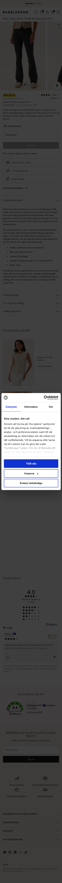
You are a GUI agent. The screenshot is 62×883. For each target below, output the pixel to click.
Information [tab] (31, 406)
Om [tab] (51, 406)
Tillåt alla (31, 463)
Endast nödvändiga (31, 483)
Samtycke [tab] (11, 406)
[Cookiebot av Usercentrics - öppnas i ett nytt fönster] (44, 397)
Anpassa (29, 473)
